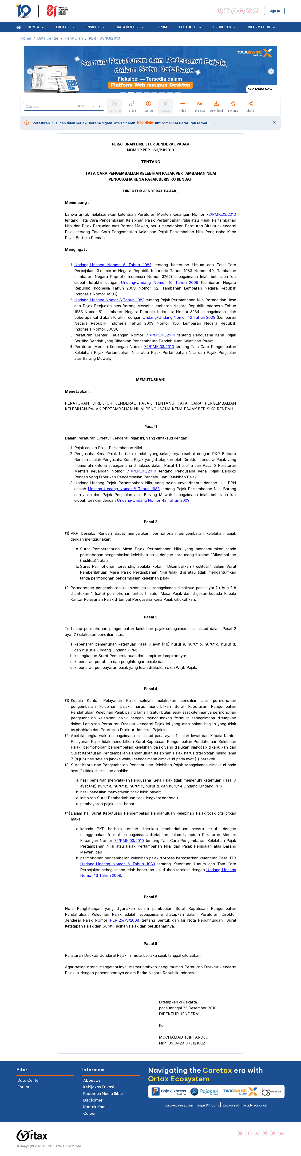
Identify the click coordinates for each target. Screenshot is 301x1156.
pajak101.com (208, 1105)
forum (23, 1087)
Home (25, 38)
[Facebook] (227, 11)
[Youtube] (241, 11)
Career (89, 1113)
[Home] (18, 27)
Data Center (48, 38)
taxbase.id (230, 1105)
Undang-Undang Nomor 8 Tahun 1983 (109, 300)
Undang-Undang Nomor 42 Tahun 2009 (179, 317)
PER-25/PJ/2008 (124, 920)
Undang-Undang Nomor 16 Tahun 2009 (159, 282)
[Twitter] (234, 11)
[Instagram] (220, 11)
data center (28, 1080)
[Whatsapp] (249, 11)
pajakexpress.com (179, 1105)
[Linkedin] (256, 11)
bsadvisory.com (255, 1105)
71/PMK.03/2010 (160, 335)
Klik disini (145, 122)
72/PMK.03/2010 (221, 214)
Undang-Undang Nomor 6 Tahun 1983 (112, 264)
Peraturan (74, 38)
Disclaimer (93, 1100)
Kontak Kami (95, 1106)
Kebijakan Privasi (98, 1087)
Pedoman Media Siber (103, 1093)
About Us (91, 1080)
